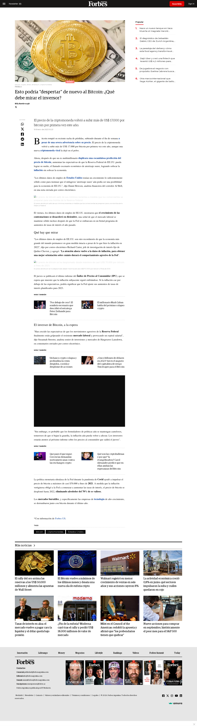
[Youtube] (176, 696)
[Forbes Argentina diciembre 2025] (133, 673)
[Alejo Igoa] (114, 673)
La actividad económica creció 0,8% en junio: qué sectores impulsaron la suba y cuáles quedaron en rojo (161, 584)
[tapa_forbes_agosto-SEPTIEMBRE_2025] (172, 673)
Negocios (79, 653)
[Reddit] (22, 139)
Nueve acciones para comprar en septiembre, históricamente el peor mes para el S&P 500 (161, 628)
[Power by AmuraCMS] (175, 703)
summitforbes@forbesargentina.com (36, 680)
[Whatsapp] (22, 124)
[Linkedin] (22, 144)
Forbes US (59, 518)
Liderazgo (43, 653)
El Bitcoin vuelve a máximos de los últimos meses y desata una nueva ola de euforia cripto (76, 582)
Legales (95, 695)
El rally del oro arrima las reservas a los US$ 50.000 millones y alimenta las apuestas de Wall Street (34, 584)
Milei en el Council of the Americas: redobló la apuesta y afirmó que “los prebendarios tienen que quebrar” (119, 629)
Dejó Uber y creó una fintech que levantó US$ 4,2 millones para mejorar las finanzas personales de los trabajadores (157, 60)
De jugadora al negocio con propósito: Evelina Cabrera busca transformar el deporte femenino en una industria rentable (157, 70)
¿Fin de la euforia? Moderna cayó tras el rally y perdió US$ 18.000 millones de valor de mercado (75, 629)
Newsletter (29, 695)
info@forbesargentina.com (32, 676)
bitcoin (39, 532)
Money (61, 653)
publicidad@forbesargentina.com (36, 672)
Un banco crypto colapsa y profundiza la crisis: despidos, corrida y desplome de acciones (63, 362)
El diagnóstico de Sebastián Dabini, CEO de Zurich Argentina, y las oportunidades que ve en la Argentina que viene (157, 40)
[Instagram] (172, 696)
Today (177, 653)
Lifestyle (99, 653)
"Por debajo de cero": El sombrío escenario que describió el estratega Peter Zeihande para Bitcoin (61, 308)
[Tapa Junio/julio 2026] (75, 673)
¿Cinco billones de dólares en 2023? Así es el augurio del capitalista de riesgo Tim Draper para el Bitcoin (110, 362)
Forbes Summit (156, 653)
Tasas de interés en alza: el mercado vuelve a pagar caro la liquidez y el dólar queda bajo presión (33, 629)
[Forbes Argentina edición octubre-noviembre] (153, 673)
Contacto (39, 695)
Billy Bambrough (22, 104)
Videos (136, 653)
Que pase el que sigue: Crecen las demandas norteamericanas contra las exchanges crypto (62, 458)
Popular (139, 22)
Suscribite (177, 4)
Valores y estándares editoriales (57, 695)
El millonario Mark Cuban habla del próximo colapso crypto (110, 305)
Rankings (117, 653)
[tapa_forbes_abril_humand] (94, 673)
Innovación (22, 653)
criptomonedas (55, 532)
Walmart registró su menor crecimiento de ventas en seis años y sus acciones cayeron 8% (120, 582)
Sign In (191, 4)
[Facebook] (22, 134)
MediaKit (19, 695)
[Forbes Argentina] (98, 3)
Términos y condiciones (81, 695)
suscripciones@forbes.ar (36, 684)
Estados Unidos (75, 532)
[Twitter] (22, 129)
